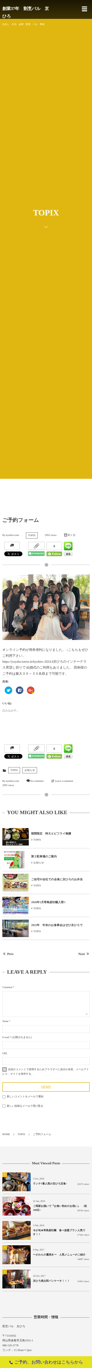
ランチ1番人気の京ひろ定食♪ (50, 1183)
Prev (10, 954)
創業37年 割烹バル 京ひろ (25, 12)
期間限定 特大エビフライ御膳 (51, 833)
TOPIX (32, 535)
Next (81, 954)
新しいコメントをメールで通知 (25, 1096)
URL (5, 1053)
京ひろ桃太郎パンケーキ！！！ (51, 1281)
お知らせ (30, 770)
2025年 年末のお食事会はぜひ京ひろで (57, 925)
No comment (36, 781)
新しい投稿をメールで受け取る (25, 1106)
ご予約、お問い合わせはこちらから (48, 1362)
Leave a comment (64, 781)
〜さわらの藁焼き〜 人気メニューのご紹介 (60, 1254)
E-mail (5, 1037)
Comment (7, 987)
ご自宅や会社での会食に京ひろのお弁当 (57, 879)
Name (5, 1021)
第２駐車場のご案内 (44, 856)
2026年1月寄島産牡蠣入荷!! (48, 902)
